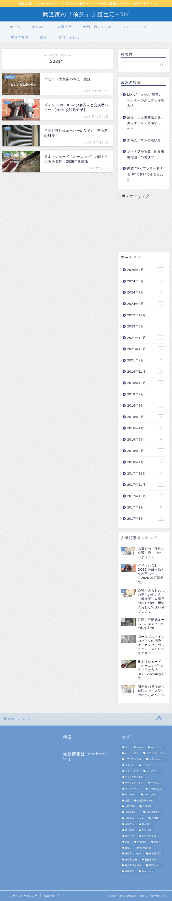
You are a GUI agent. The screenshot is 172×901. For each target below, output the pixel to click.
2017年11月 (144, 484)
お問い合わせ (69, 37)
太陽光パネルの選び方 (144, 140)
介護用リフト (153, 812)
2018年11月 (144, 371)
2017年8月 (144, 518)
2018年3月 (144, 439)
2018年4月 (144, 428)
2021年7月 (144, 360)
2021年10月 (144, 349)
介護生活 (65, 27)
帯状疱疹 (141, 842)
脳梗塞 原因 (155, 853)
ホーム (15, 27)
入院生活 (129, 824)
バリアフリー (153, 771)
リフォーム (130, 794)
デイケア (146, 765)
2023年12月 (144, 315)
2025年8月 (144, 270)
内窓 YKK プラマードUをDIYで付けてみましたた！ (145, 174)
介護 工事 (130, 806)
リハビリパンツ (133, 788)
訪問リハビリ (156, 865)
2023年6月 (144, 326)
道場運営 (129, 871)
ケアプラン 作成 (133, 759)
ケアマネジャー (157, 759)
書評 (43, 37)
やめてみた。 (157, 747)
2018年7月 (144, 394)
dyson (140, 747)
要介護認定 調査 (133, 865)
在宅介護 (129, 836)
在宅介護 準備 (149, 836)
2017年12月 (144, 473)
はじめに (39, 27)
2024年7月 (144, 292)
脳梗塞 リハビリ (133, 853)
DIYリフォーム (135, 27)
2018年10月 (144, 383)
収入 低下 (146, 824)
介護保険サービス (146, 800)
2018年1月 (144, 462)
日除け (157, 842)
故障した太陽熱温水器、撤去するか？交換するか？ (145, 123)
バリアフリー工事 (134, 777)
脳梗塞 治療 (131, 859)
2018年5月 (144, 417)
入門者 (154, 818)
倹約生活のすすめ (97, 27)
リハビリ (155, 783)
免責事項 (49, 895)
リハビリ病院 (155, 788)
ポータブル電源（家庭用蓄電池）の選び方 (145, 154)
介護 (127, 800)
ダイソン (129, 765)
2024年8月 (144, 281)
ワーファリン (150, 794)
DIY (127, 747)
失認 (127, 842)
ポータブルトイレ (134, 783)
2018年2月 (144, 451)
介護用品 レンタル (134, 818)
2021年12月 (144, 338)
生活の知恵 (20, 37)
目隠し (128, 847)
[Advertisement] (143, 225)
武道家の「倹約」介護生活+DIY (86, 14)
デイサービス (131, 771)
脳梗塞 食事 (151, 859)
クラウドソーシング (156, 753)
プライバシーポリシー (23, 895)
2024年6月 (144, 304)
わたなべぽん (131, 753)
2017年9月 (144, 507)
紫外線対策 (145, 847)
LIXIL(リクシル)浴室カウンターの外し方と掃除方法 (145, 100)
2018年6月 (144, 405)
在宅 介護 (146, 830)
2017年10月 (144, 496)
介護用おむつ (131, 812)
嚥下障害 (129, 830)
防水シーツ (147, 871)
